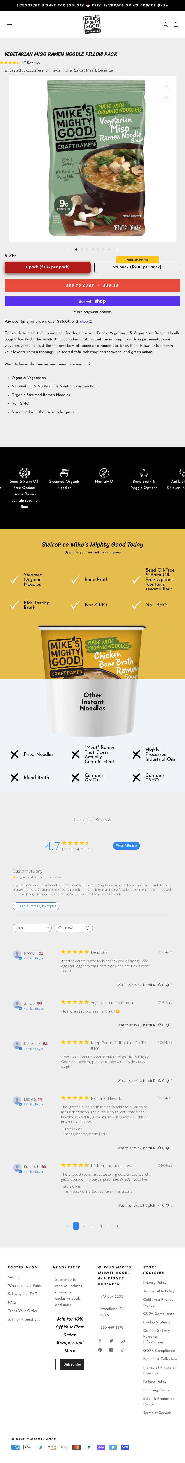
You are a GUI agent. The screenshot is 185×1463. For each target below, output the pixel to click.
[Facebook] (100, 1341)
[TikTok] (123, 1350)
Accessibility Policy (159, 1291)
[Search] (166, 24)
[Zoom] (166, 86)
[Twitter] (111, 1341)
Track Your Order (22, 1311)
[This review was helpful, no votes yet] (159, 984)
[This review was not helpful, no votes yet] (167, 984)
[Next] (117, 249)
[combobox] (32, 928)
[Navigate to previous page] (68, 1226)
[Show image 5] (98, 249)
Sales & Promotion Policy (158, 1402)
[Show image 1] (76, 249)
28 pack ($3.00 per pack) (137, 267)
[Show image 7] (109, 249)
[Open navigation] (9, 24)
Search (14, 1277)
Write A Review (126, 845)
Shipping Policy (156, 1390)
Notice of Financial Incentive (159, 1370)
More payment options (92, 312)
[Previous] (67, 249)
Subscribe (72, 1364)
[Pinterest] (100, 1350)
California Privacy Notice (158, 1303)
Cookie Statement (158, 1322)
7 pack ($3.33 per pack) (47, 267)
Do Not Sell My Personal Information (156, 1336)
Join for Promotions (24, 1319)
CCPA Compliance (159, 1314)
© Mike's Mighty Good (33, 1439)
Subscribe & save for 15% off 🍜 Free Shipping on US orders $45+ (92, 5)
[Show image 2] (82, 249)
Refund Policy (154, 1382)
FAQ (12, 1303)
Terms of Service (157, 1413)
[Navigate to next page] (117, 1226)
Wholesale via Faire (24, 1286)
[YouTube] (111, 1350)
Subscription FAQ (23, 1294)
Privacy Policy (154, 1283)
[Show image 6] (103, 249)
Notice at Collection (160, 1359)
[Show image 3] (87, 249)
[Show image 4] (92, 249)
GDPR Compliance (159, 1351)
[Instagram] (123, 1341)
